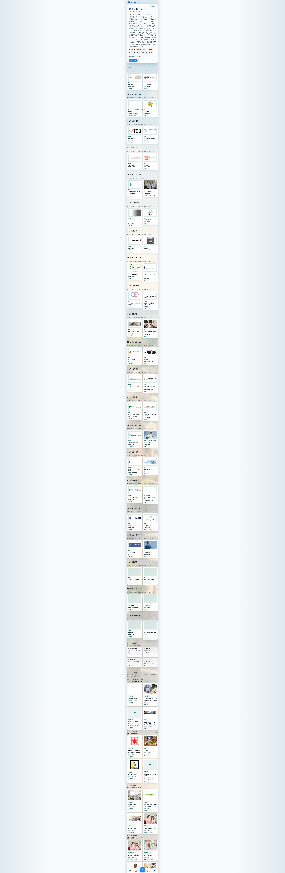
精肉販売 (139, 49)
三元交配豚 (132, 49)
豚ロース (150, 49)
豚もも (150, 52)
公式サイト (133, 60)
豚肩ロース (132, 52)
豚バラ (138, 52)
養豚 (144, 49)
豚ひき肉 (144, 52)
